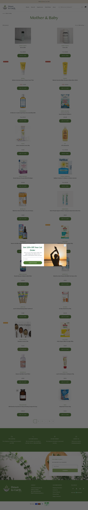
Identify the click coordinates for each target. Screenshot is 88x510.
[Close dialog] (65, 245)
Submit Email (33, 262)
